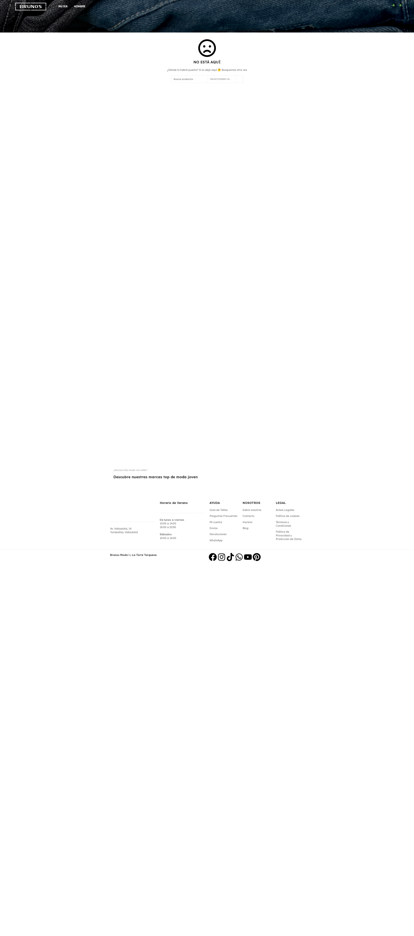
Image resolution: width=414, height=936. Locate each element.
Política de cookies (287, 516)
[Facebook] (213, 557)
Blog (245, 528)
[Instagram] (221, 557)
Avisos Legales (285, 510)
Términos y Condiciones (283, 523)
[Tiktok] (230, 557)
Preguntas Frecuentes (223, 516)
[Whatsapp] (239, 557)
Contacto (248, 516)
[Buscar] (380, 6)
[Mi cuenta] (386, 6)
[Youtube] (248, 557)
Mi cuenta (216, 522)
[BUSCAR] (239, 79)
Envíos (213, 528)
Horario (247, 522)
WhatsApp (216, 540)
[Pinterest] (257, 557)
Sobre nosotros (252, 510)
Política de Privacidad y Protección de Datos (288, 535)
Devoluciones (218, 534)
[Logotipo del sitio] (30, 6)
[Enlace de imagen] (118, 483)
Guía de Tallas (219, 510)
